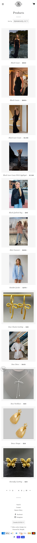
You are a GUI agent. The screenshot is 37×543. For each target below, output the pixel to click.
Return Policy (18, 510)
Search (19, 504)
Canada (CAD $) (17, 522)
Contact (18, 507)
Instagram (19, 517)
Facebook (19, 514)
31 (26, 490)
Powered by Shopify (18, 529)
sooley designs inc (20, 527)
